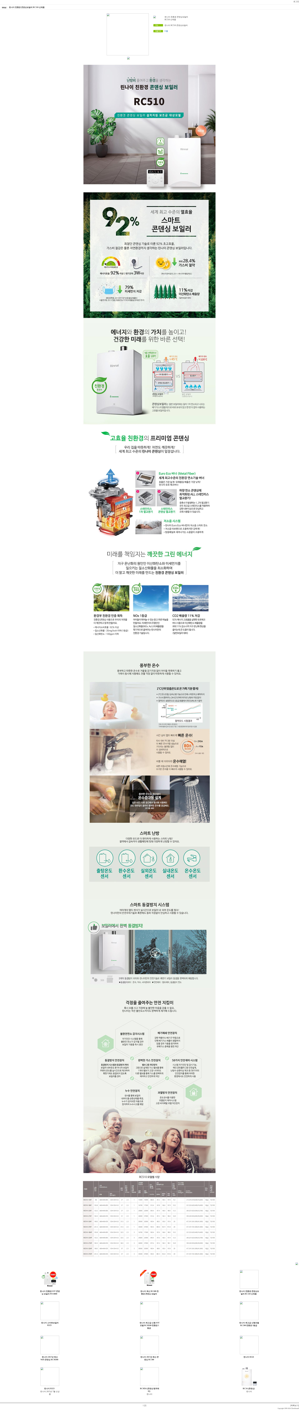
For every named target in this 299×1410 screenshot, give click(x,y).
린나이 (149, 1394)
